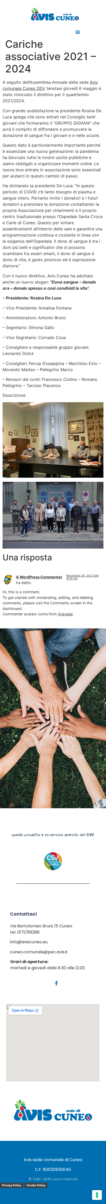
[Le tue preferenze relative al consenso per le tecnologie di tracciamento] (97, 1195)
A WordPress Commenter (39, 577)
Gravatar (65, 614)
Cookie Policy (35, 1185)
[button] (78, 32)
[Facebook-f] (56, 983)
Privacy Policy (11, 1185)
